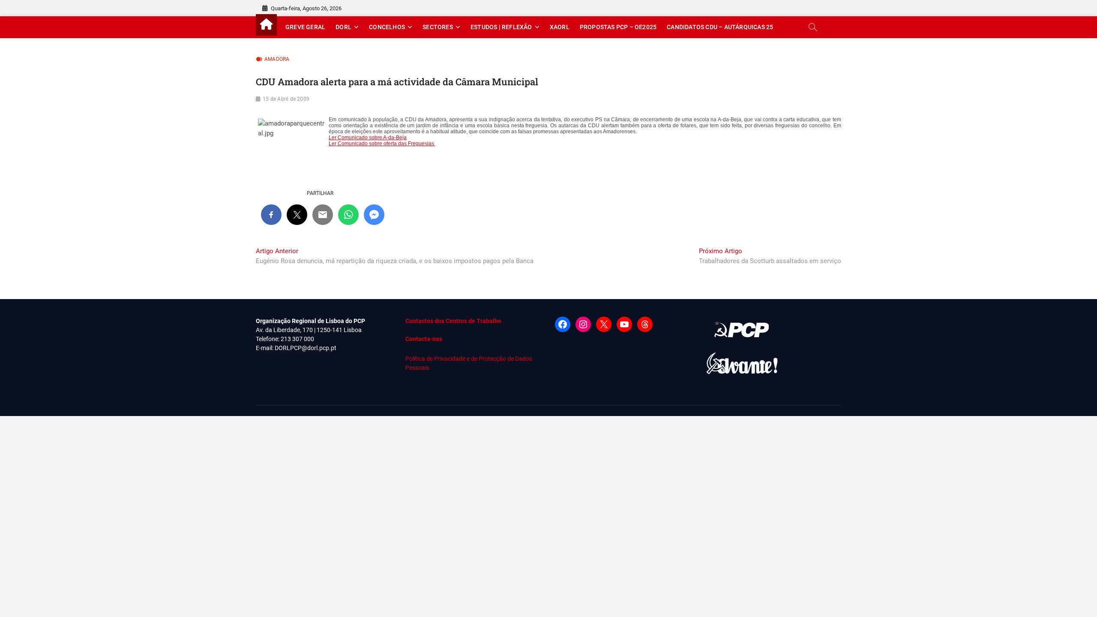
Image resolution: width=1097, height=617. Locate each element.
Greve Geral (305, 27)
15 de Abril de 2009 (286, 99)
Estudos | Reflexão (501, 27)
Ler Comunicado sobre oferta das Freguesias (382, 144)
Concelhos (387, 27)
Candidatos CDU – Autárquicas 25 (720, 27)
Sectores (438, 27)
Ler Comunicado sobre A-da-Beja (368, 138)
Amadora (276, 59)
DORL (343, 27)
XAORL (559, 27)
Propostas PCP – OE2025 (618, 27)
